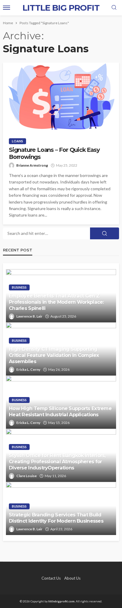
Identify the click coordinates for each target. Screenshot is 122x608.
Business (19, 287)
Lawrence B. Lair (29, 316)
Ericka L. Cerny (28, 369)
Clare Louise (26, 476)
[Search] (114, 7)
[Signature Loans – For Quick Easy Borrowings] (61, 97)
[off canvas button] (6, 7)
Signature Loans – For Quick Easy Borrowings (54, 153)
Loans (17, 141)
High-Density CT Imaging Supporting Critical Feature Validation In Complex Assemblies (54, 355)
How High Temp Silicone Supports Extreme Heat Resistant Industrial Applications (60, 411)
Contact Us (51, 578)
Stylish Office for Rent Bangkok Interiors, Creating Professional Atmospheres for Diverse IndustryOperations (57, 461)
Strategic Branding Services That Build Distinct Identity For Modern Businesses (56, 518)
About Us (72, 578)
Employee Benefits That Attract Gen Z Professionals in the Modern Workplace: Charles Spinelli (56, 302)
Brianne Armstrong (32, 165)
